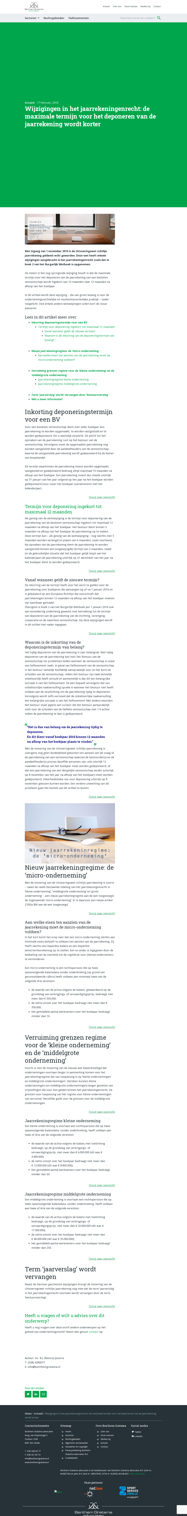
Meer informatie (137, 1473)
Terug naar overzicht (102, 497)
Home (28, 1413)
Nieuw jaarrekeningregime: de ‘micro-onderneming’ (65, 351)
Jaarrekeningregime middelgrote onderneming (67, 384)
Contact (157, 6)
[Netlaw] (93, 1492)
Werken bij (145, 6)
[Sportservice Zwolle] (129, 1492)
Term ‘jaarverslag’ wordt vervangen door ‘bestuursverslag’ (70, 395)
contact (93, 1331)
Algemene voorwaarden (76, 1442)
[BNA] (58, 1492)
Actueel (106, 6)
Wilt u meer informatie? (47, 399)
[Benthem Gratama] (63, 6)
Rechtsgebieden (54, 18)
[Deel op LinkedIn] (36, 1394)
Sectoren (30, 18)
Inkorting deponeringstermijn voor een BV (59, 322)
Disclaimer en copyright (76, 1446)
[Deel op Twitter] (28, 1394)
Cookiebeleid (71, 1458)
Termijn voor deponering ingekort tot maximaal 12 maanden (76, 327)
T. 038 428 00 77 (33, 1451)
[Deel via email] (43, 1394)
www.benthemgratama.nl (37, 1462)
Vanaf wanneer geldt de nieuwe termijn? (70, 331)
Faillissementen (79, 18)
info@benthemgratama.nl (37, 1458)
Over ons (117, 6)
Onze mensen (130, 6)
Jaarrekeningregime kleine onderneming (63, 379)
